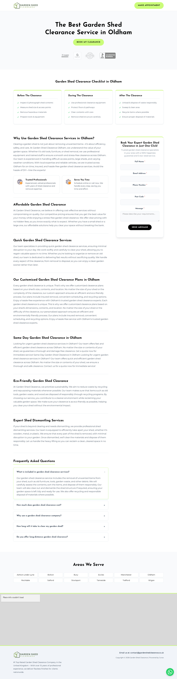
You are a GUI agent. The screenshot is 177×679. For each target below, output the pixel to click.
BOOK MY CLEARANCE (88, 42)
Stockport (75, 580)
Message (139, 208)
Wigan (151, 580)
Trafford (126, 580)
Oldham (151, 575)
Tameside (101, 580)
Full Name (140, 162)
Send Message (140, 227)
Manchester (126, 575)
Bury (76, 575)
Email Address (140, 173)
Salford (50, 580)
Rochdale (25, 580)
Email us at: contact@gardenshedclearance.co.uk (141, 653)
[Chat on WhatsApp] (170, 672)
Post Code (140, 197)
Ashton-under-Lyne (25, 575)
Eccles (101, 575)
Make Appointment (149, 5)
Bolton (51, 575)
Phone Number (140, 185)
